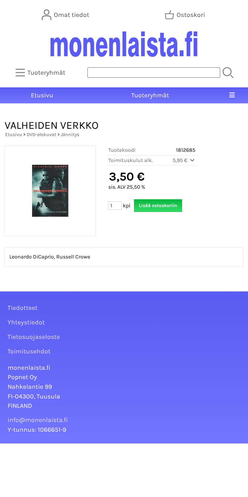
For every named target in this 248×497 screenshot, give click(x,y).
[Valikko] (232, 95)
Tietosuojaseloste (34, 336)
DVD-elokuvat (41, 134)
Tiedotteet (23, 307)
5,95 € (181, 160)
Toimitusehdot (29, 351)
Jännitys (70, 134)
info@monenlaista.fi (38, 420)
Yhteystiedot (26, 322)
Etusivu (42, 95)
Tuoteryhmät (150, 95)
